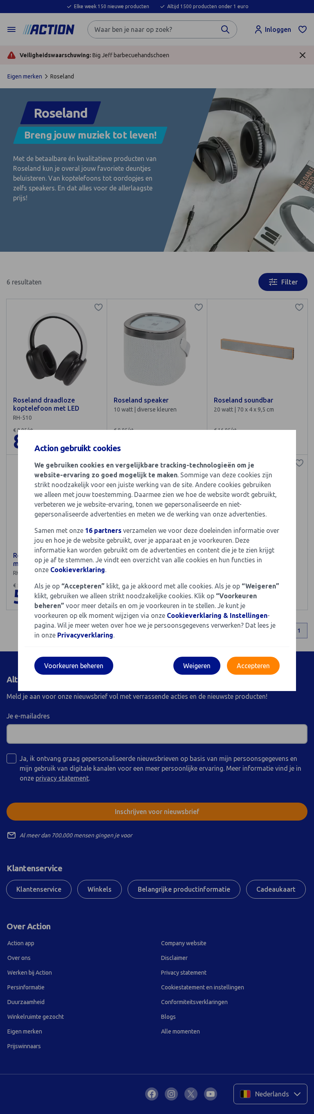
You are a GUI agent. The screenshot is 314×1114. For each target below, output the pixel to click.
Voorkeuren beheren (73, 665)
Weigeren (197, 665)
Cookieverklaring (77, 569)
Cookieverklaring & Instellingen (217, 615)
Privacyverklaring (85, 635)
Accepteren (253, 665)
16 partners (103, 530)
